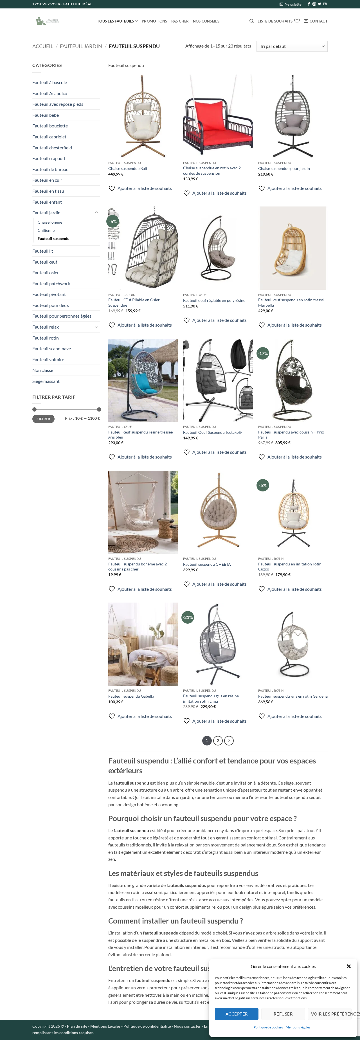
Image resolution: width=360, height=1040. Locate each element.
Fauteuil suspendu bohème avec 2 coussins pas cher (137, 566)
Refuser (283, 1013)
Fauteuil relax (45, 326)
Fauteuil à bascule (49, 82)
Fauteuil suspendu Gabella (131, 696)
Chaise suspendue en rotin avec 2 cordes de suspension (212, 170)
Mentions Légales (104, 1026)
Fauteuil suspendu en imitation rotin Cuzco (289, 566)
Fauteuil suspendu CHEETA (207, 564)
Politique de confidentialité (147, 1026)
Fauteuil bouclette (50, 125)
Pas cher (180, 21)
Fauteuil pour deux (50, 305)
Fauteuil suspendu (53, 238)
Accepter (237, 1013)
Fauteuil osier (45, 272)
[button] (349, 966)
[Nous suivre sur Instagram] (314, 4)
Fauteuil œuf (44, 261)
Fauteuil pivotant (49, 294)
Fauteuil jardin (81, 46)
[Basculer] (96, 212)
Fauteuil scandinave (51, 348)
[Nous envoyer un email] (325, 4)
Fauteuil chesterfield (52, 147)
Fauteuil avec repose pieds (57, 104)
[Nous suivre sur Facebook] (308, 4)
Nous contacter (187, 1026)
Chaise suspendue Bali (127, 168)
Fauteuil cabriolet (49, 136)
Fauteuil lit (42, 250)
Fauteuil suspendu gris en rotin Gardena (293, 696)
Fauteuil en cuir (47, 180)
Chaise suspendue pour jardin (284, 168)
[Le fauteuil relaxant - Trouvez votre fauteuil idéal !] (60, 21)
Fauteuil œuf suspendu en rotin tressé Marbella (291, 302)
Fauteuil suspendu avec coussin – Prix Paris (291, 435)
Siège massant (46, 381)
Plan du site (77, 1026)
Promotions (154, 21)
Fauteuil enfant (47, 202)
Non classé (42, 370)
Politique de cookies (268, 1027)
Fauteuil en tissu (48, 191)
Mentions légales (298, 1027)
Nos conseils (206, 21)
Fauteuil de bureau (50, 169)
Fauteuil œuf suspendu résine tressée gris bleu (140, 435)
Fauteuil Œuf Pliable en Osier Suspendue (134, 302)
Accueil (42, 46)
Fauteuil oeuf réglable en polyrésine (214, 300)
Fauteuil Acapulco (49, 93)
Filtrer (43, 419)
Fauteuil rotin (45, 337)
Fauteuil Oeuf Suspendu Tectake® (212, 432)
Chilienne (46, 230)
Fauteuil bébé (45, 115)
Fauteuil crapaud (48, 158)
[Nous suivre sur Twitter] (319, 4)
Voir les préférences (331, 1013)
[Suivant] (229, 740)
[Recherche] (251, 21)
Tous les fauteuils (115, 21)
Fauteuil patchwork (51, 283)
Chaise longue (50, 222)
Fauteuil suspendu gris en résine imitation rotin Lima (211, 698)
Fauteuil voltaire (48, 359)
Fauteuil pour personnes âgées (61, 315)
